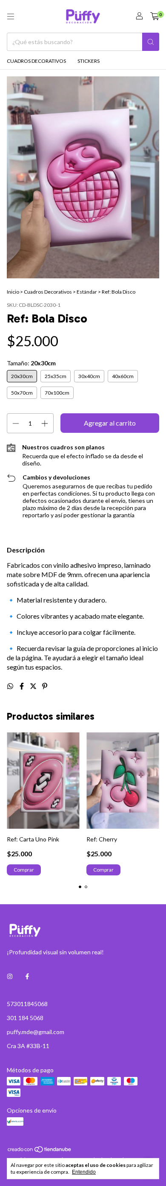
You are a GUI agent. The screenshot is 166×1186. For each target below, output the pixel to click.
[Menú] (10, 16)
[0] (154, 16)
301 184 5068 (25, 1017)
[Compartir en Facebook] (22, 686)
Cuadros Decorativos (36, 61)
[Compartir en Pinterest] (44, 686)
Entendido (84, 1172)
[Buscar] (150, 42)
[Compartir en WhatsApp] (11, 686)
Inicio (13, 292)
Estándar (87, 292)
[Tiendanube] (40, 1151)
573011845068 (27, 1003)
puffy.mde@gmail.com (35, 1031)
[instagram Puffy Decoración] (10, 976)
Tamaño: (31, 363)
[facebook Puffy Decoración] (27, 976)
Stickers (88, 61)
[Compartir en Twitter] (34, 686)
